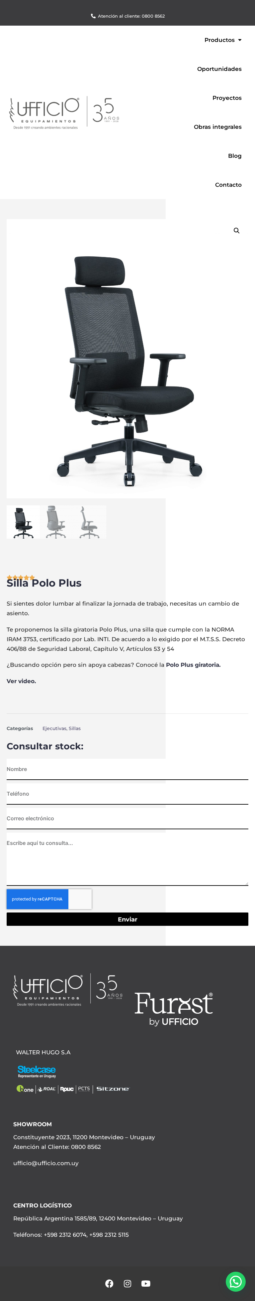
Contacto (228, 184)
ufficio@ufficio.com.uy (46, 1163)
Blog (235, 155)
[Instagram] (127, 1283)
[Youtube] (145, 1283)
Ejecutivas (54, 728)
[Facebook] (109, 1283)
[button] (237, 231)
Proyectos (227, 98)
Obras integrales (218, 127)
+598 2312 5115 (109, 1234)
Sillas (75, 728)
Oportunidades (219, 69)
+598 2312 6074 (64, 1234)
